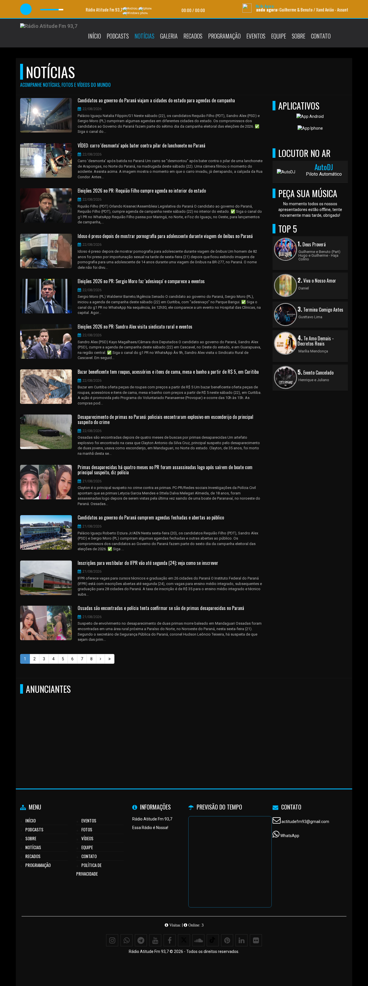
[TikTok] (213, 940)
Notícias (144, 36)
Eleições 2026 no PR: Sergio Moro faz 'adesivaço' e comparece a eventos (141, 281)
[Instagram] (112, 940)
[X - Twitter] (184, 940)
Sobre (298, 36)
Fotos (86, 829)
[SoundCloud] (198, 940)
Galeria (169, 36)
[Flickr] (256, 940)
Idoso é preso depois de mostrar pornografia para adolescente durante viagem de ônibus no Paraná (165, 236)
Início (94, 36)
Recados (192, 36)
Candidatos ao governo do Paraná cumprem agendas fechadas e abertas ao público (151, 517)
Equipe (278, 36)
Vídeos (87, 838)
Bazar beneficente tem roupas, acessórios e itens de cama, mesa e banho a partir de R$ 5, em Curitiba (168, 372)
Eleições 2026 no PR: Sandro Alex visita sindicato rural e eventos (135, 326)
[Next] (100, 659)
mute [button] (38, 9)
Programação (224, 36)
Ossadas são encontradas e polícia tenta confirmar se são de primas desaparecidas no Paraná (161, 608)
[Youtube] (155, 940)
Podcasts (118, 36)
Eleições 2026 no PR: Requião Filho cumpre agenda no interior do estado (142, 190)
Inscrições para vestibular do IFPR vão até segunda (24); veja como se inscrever (148, 563)
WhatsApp (289, 835)
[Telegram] (141, 940)
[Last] (109, 659)
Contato (321, 36)
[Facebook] (170, 940)
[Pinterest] (227, 940)
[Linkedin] (241, 940)
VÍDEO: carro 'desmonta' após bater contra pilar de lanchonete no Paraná (141, 145)
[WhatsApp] (126, 940)
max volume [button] (67, 9)
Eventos (255, 36)
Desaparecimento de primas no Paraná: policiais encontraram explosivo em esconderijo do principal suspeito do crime (165, 420)
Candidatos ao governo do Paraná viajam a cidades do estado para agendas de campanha (156, 100)
